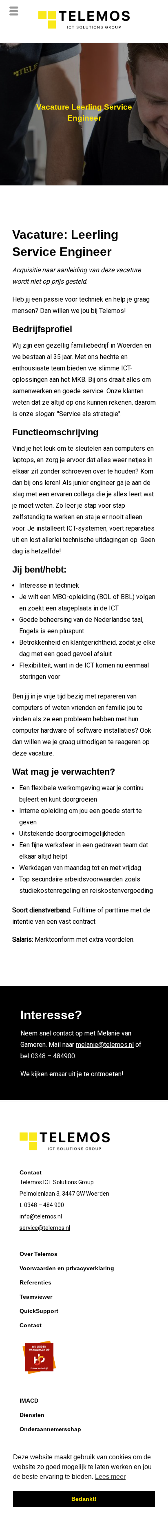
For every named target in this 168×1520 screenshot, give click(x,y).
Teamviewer (36, 1296)
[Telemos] (83, 36)
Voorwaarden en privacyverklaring (67, 1268)
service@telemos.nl (45, 1228)
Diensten (32, 1415)
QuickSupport (39, 1311)
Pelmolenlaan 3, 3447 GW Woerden (64, 1193)
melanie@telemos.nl (105, 1045)
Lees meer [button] (110, 1476)
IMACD (29, 1400)
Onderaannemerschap (50, 1429)
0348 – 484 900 (44, 1205)
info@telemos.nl (41, 1216)
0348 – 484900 (53, 1056)
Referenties (35, 1282)
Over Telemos (38, 1254)
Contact (31, 1325)
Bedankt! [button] (84, 1499)
